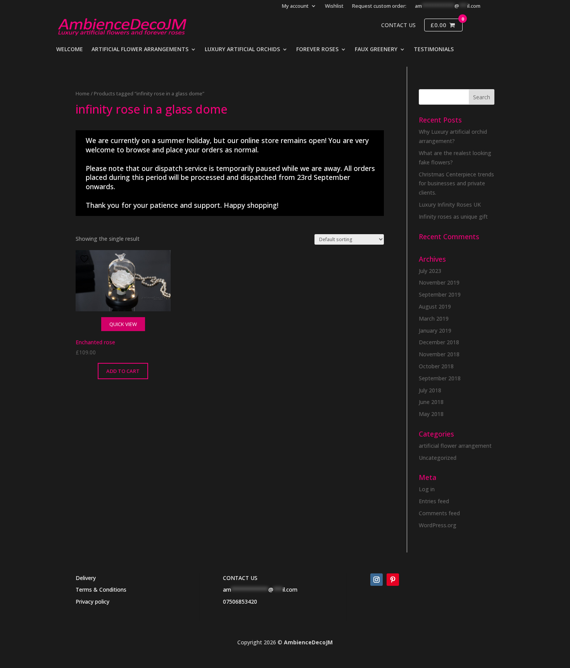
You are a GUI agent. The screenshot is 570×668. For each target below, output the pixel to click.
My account (295, 6)
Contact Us (398, 25)
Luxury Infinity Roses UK (450, 204)
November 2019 (439, 282)
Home (83, 93)
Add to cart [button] (123, 371)
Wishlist (334, 6)
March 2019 (434, 318)
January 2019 (435, 330)
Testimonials (434, 50)
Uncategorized (437, 457)
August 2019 (435, 306)
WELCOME (69, 50)
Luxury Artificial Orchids (242, 50)
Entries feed (434, 501)
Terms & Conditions (101, 589)
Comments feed (439, 513)
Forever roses (317, 50)
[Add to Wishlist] (85, 259)
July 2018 (430, 390)
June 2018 (431, 402)
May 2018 (431, 414)
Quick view (123, 324)
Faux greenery (376, 50)
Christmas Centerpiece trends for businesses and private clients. (456, 184)
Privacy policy (92, 601)
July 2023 (430, 270)
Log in (427, 489)
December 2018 (439, 342)
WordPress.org (437, 525)
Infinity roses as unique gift (453, 216)
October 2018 (436, 366)
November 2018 (439, 354)
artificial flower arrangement (455, 445)
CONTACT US (240, 578)
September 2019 (440, 294)
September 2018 (440, 378)
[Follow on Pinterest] (393, 579)
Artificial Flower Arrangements (140, 50)
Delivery (86, 578)
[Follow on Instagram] (376, 579)
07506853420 (240, 601)
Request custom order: (379, 6)
